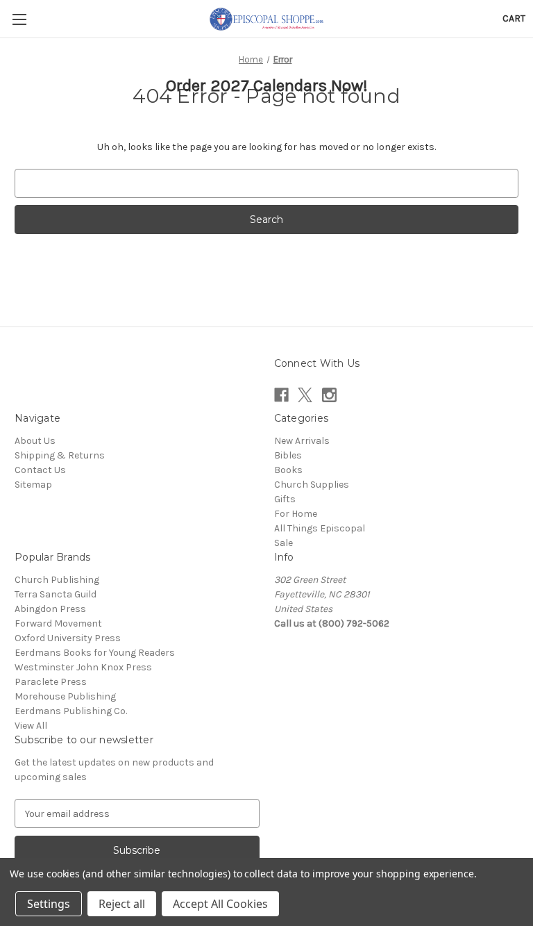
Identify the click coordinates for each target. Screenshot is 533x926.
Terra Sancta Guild (55, 594)
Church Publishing (57, 580)
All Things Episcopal (319, 528)
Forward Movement (58, 623)
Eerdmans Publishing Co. (71, 711)
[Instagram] (329, 395)
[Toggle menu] (19, 19)
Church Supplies (311, 484)
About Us (35, 441)
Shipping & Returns (60, 455)
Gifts (285, 499)
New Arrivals (302, 441)
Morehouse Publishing (65, 696)
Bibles (288, 455)
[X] (305, 395)
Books (288, 470)
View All (31, 725)
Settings (48, 903)
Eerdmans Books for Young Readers (95, 653)
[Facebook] (281, 395)
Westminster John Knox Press (83, 667)
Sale (283, 543)
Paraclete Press (51, 682)
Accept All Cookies (220, 903)
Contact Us (40, 470)
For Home (295, 514)
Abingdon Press (50, 609)
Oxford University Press (68, 638)
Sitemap (33, 484)
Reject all (122, 903)
